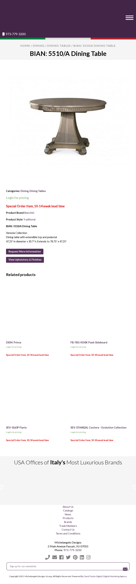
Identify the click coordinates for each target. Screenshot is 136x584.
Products (68, 518)
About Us (68, 506)
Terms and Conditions (68, 533)
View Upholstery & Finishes (24, 259)
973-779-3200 (15, 34)
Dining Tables (59, 45)
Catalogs (68, 510)
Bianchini (29, 212)
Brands (68, 521)
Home (25, 45)
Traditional (29, 219)
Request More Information (24, 251)
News (68, 514)
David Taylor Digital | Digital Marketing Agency (105, 576)
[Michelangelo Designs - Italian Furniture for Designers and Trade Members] (67, 16)
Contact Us (68, 529)
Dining (38, 45)
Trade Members (68, 525)
